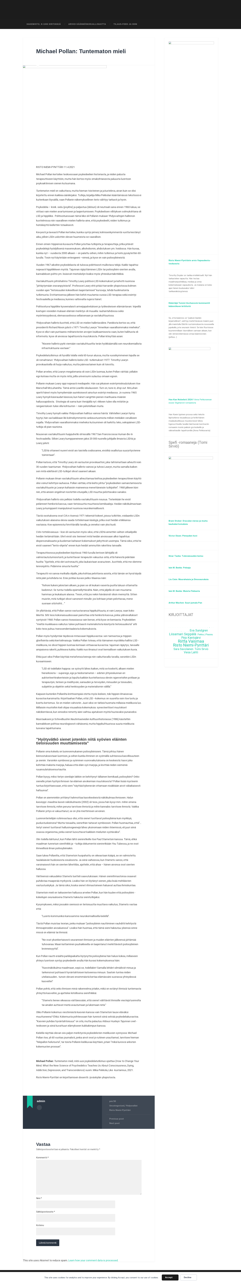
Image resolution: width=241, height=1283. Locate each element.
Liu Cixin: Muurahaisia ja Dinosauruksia (189, 579)
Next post (114, 1123)
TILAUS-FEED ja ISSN (125, 24)
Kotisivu (40, 1225)
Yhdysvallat (132, 1105)
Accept (169, 1277)
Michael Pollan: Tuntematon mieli (81, 51)
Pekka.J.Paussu (205, 634)
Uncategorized (116, 1105)
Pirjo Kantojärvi (191, 637)
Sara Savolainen (183, 649)
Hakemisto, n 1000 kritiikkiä (44, 24)
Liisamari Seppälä (182, 634)
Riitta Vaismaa (191, 641)
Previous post (116, 1119)
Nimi (39, 1198)
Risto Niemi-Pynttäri (120, 1110)
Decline (187, 1277)
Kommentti (42, 1158)
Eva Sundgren (199, 630)
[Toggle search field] (213, 24)
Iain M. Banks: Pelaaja (180, 567)
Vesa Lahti (191, 652)
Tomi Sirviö (201, 649)
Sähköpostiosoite (45, 1212)
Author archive (39, 1107)
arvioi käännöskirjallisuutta (87, 24)
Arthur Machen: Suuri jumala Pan (185, 603)
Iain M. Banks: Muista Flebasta (184, 591)
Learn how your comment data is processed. (93, 1260)
